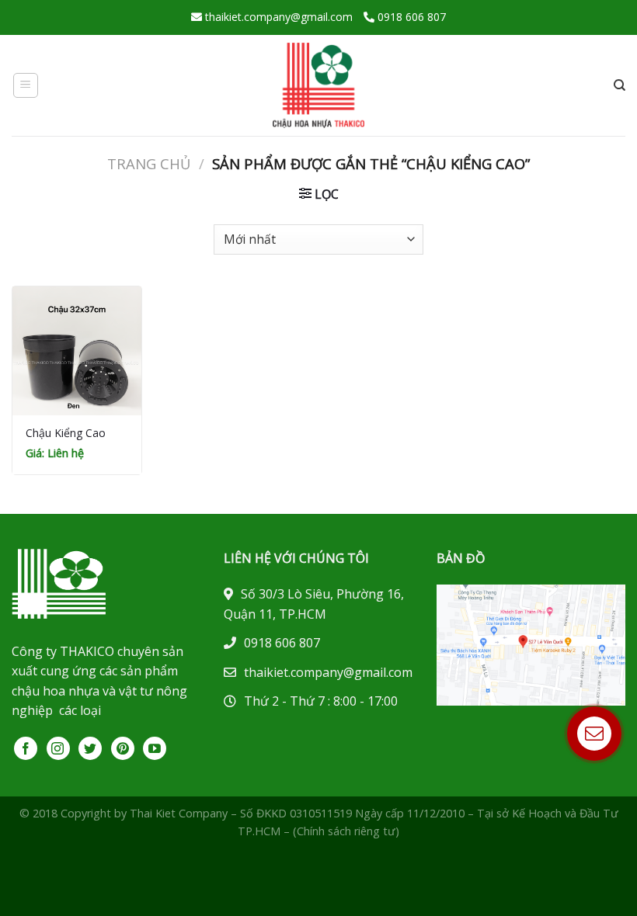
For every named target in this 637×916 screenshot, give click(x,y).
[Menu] (26, 85)
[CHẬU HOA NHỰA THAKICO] (318, 85)
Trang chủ (148, 163)
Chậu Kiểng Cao (66, 433)
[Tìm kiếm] (619, 85)
